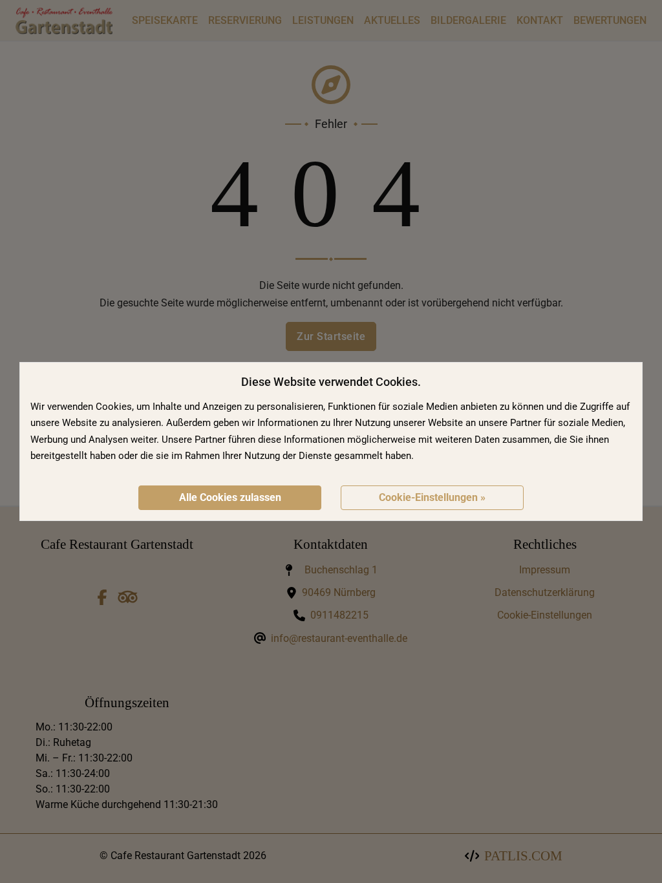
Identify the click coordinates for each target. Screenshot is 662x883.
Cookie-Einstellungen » (432, 497)
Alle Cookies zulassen (230, 497)
